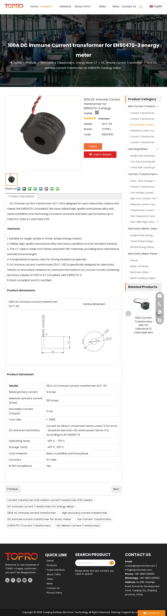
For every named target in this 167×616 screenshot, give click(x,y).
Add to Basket (103, 154)
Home (50, 560)
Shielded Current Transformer (146, 130)
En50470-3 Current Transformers (29, 525)
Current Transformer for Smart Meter (146, 142)
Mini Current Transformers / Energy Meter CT (145, 106)
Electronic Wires (139, 272)
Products (52, 565)
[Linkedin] (19, 580)
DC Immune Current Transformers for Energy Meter (40, 506)
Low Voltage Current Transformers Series (146, 192)
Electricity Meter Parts (142, 254)
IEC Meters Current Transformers (78, 525)
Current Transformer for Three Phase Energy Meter (146, 119)
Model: (88, 124)
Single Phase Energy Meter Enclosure (146, 235)
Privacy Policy (54, 592)
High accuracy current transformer (84, 513)
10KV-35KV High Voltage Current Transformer (146, 222)
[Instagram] (24, 580)
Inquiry (93, 146)
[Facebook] (13, 580)
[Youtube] (7, 580)
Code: (87, 134)
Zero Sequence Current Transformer (146, 216)
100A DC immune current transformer (31, 513)
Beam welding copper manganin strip (146, 278)
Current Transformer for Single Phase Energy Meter (146, 113)
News (50, 583)
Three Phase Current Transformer (146, 210)
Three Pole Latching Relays (145, 167)
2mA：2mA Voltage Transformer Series (146, 181)
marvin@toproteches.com (140, 565)
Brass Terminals (139, 266)
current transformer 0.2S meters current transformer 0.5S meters (50, 500)
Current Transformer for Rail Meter (146, 136)
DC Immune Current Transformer (146, 124)
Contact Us (53, 588)
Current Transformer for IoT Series (146, 186)
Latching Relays (138, 149)
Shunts (134, 260)
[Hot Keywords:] (140, 7)
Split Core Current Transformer (146, 198)
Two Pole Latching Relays (144, 161)
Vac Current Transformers (94, 519)
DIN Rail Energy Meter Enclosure (146, 247)
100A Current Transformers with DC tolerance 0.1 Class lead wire (143, 325)
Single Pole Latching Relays (145, 155)
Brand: (88, 129)
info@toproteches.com (138, 569)
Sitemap (116, 612)
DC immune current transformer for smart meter (39, 519)
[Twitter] (30, 580)
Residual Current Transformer (146, 204)
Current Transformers (142, 174)
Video (50, 579)
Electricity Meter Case (142, 228)
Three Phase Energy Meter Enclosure (146, 241)
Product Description (21, 196)
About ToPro (54, 574)
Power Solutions (56, 569)
